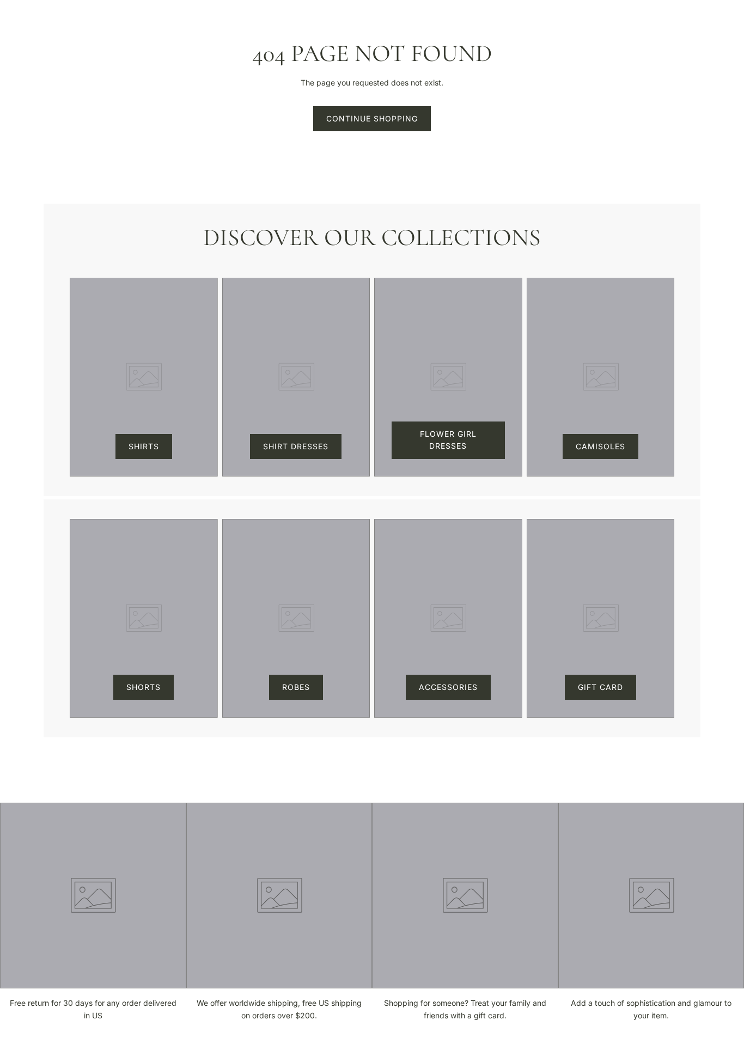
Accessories (448, 687)
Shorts (143, 687)
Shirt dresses (295, 446)
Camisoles (600, 446)
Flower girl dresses (448, 439)
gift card (600, 687)
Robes (296, 687)
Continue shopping (372, 118)
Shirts (144, 446)
